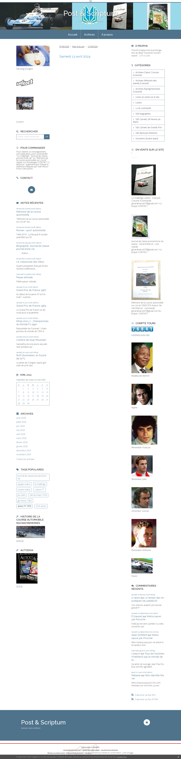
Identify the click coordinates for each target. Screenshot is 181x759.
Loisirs (139, 102)
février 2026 (22, 442)
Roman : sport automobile (31, 230)
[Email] (31, 189)
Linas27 (135, 653)
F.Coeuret (136, 616)
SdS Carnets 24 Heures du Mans (146, 120)
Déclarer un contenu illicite (56, 753)
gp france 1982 (25, 500)
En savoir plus (122, 757)
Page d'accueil (78, 46)
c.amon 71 (39, 489)
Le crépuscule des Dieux (30, 261)
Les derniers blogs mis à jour (72, 750)
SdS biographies (143, 113)
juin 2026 (20, 426)
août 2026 (21, 418)
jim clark (21, 495)
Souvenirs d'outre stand (147, 138)
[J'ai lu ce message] (178, 757)
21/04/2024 (93, 46)
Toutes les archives (25, 459)
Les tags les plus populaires (109, 750)
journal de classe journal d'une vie (32, 477)
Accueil (72, 34)
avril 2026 (20, 434)
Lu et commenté (143, 108)
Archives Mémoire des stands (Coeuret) (145, 82)
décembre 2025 (23, 450)
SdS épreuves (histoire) (146, 132)
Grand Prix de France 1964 (31, 305)
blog (131, 753)
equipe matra (24, 484)
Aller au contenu (9, 4)
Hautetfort (96, 747)
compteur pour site (140, 334)
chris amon (41, 506)
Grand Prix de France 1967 (31, 290)
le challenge (40, 484)
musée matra (24, 489)
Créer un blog (86, 747)
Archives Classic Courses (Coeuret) (146, 74)
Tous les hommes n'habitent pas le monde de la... (147, 656)
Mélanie (135, 675)
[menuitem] (73, 34)
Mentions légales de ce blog (74, 753)
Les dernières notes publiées (91, 750)
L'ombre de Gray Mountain (31, 340)
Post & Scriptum (90, 13)
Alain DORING (139, 635)
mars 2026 (21, 438)
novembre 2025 (23, 454)
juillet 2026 (21, 422)
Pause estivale (24, 277)
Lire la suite (144, 55)
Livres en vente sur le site (147, 97)
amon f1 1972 (24, 506)
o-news (135, 597)
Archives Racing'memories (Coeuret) (146, 90)
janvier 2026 (22, 446)
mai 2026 (20, 430)
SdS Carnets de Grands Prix (149, 127)
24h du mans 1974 (38, 495)
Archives (89, 34)
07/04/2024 (64, 46)
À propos (107, 34)
